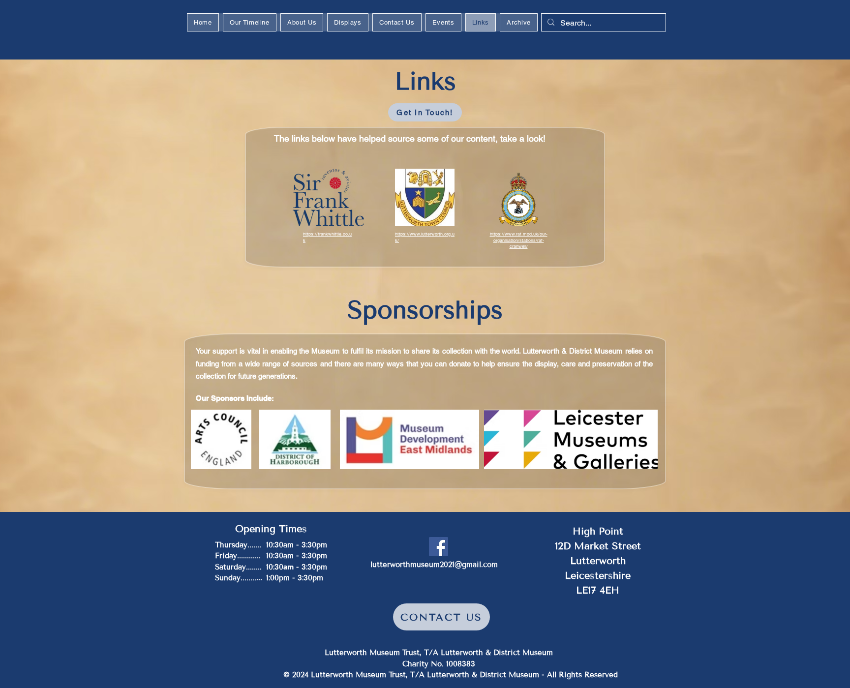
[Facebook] (438, 546)
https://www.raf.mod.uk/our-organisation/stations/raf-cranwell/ (518, 240)
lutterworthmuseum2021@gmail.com (434, 564)
